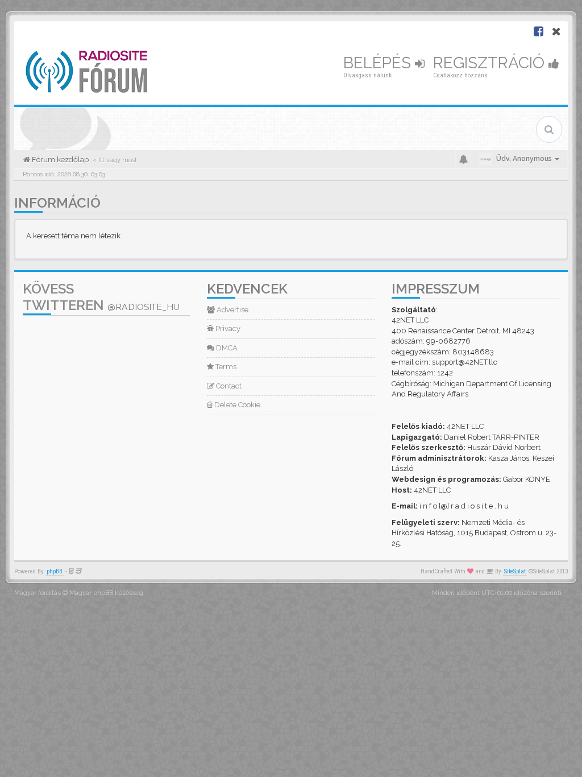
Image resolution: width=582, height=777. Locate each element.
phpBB (55, 571)
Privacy (227, 328)
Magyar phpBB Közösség (106, 593)
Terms (225, 366)
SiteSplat (515, 571)
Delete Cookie (236, 404)
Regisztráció (490, 62)
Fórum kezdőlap (59, 159)
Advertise (231, 309)
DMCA (226, 348)
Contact (228, 386)
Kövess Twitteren (101, 296)
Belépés (379, 62)
